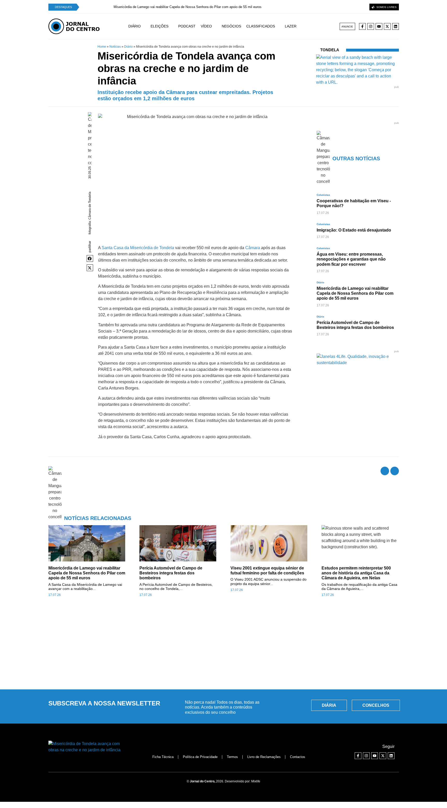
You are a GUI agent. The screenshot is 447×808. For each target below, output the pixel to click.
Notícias (115, 46)
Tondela (329, 50)
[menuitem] (139, 26)
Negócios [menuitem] (231, 26)
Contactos (297, 757)
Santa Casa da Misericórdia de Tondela (138, 248)
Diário (128, 46)
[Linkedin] (395, 26)
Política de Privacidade (200, 757)
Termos (232, 757)
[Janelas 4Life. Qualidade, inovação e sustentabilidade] (358, 362)
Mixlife (255, 781)
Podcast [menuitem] (187, 26)
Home (102, 46)
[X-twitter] (387, 26)
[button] (90, 258)
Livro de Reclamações (264, 757)
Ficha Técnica (163, 757)
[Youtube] (379, 26)
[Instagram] (370, 26)
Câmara (252, 248)
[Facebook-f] (362, 26)
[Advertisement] (223, 646)
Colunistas (323, 194)
